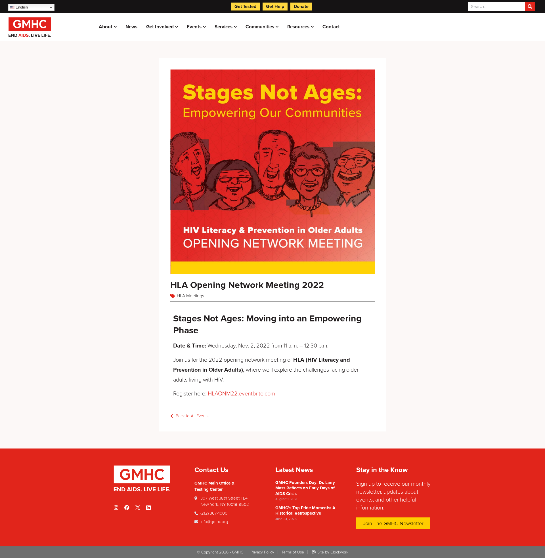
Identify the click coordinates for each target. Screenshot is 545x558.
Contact (331, 27)
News (131, 27)
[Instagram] (116, 507)
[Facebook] (126, 507)
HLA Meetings (190, 296)
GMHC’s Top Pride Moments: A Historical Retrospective (305, 510)
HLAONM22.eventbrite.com (241, 393)
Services (223, 27)
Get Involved (160, 27)
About (105, 27)
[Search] (530, 6)
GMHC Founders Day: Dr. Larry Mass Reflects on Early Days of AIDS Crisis (305, 488)
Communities (260, 27)
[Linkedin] (148, 507)
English (21, 7)
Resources (298, 27)
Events (194, 27)
